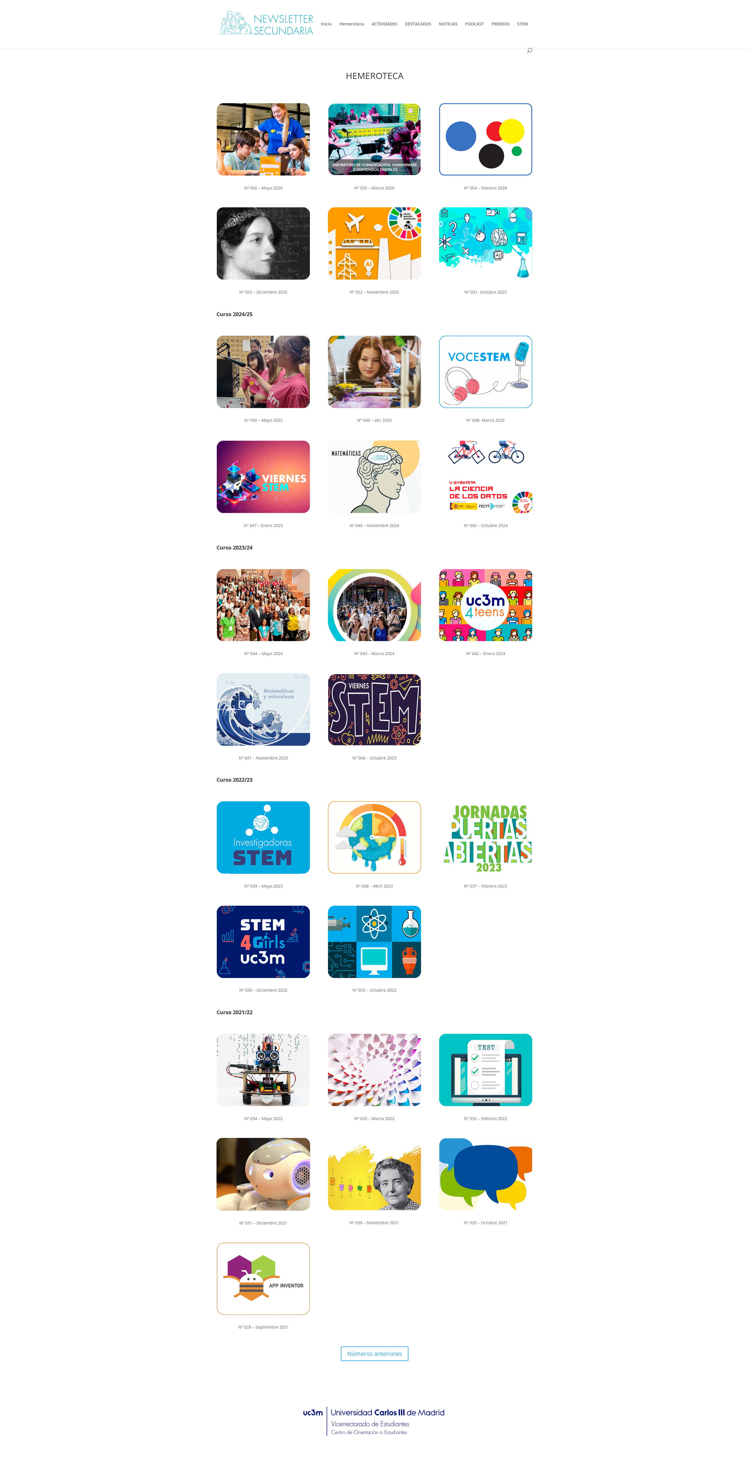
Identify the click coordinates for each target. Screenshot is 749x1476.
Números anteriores (374, 1354)
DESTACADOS (418, 24)
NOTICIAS (448, 24)
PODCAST (474, 24)
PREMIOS (501, 24)
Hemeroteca (351, 24)
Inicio (326, 24)
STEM (522, 24)
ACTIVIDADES (384, 24)
